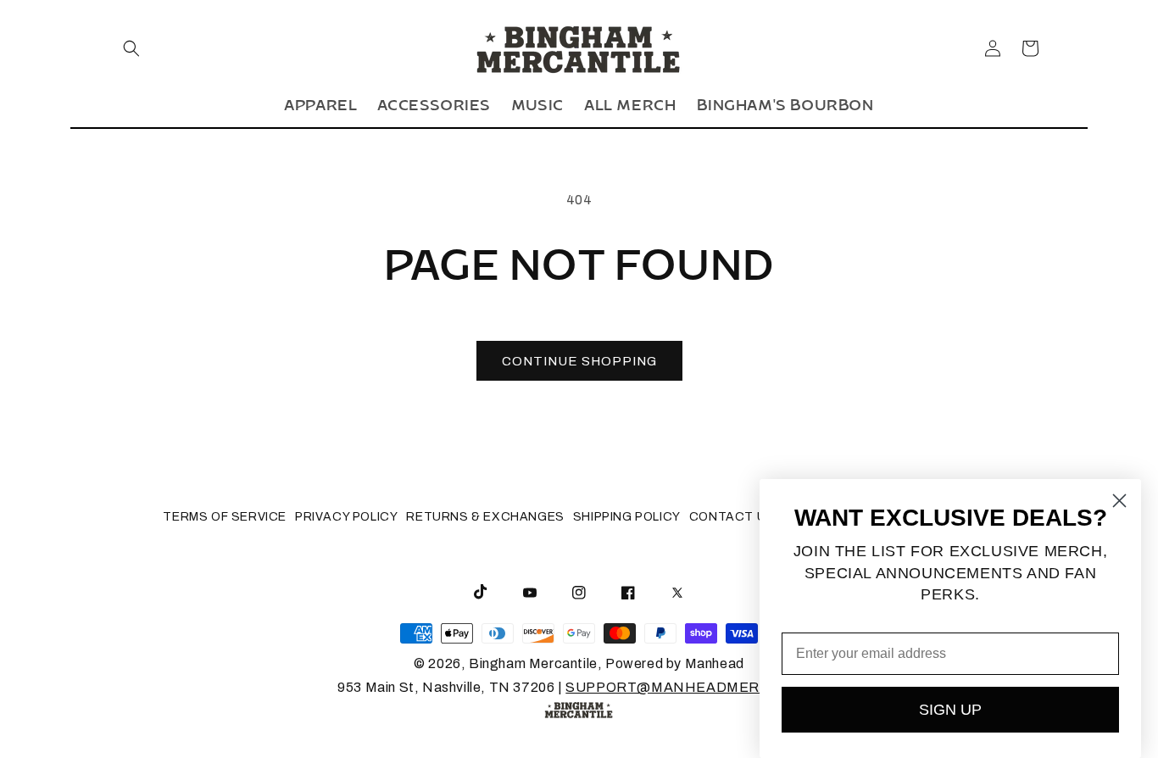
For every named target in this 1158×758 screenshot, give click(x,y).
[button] (131, 48)
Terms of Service (225, 516)
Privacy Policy (346, 516)
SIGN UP (950, 709)
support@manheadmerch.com (692, 687)
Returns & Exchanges (485, 516)
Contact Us (732, 516)
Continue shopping (579, 361)
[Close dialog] (1119, 501)
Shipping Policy (627, 516)
